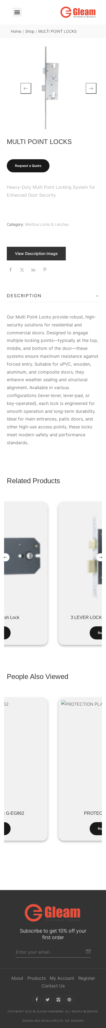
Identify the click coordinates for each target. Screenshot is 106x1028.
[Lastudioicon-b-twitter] (47, 999)
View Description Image (36, 253)
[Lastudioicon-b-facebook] (36, 999)
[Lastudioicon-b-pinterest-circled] (69, 999)
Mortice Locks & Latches (47, 224)
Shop (29, 31)
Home (16, 31)
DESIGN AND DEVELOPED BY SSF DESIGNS (53, 1020)
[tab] (53, 296)
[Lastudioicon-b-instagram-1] (58, 999)
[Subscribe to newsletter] (88, 951)
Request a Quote (28, 166)
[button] (17, 12)
